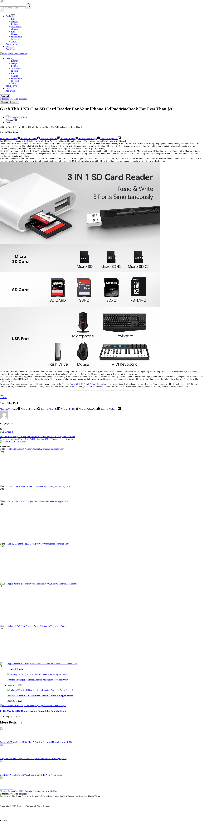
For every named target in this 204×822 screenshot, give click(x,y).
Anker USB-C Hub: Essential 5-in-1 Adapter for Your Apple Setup (36, 626)
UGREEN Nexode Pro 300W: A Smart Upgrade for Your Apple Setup (31, 775)
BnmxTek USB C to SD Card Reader (86, 384)
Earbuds (14, 66)
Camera (14, 76)
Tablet (14, 83)
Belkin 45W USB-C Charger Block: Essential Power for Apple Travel (38, 501)
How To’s (10, 88)
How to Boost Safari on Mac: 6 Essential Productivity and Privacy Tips (38, 486)
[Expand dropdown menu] (13, 59)
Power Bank (16, 78)
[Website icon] (1, 429)
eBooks (14, 71)
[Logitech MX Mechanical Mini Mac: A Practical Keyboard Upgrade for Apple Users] (7, 739)
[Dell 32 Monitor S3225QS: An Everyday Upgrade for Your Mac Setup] (33, 705)
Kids (13, 73)
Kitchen (14, 61)
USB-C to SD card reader (33, 141)
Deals (8, 58)
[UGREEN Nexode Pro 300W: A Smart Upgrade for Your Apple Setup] (5, 772)
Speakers (15, 81)
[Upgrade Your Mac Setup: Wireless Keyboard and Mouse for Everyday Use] (6, 756)
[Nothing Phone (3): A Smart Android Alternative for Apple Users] (37, 674)
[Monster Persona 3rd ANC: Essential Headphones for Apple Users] (6, 789)
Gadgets (14, 63)
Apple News (11, 86)
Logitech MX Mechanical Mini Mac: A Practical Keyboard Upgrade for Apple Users (37, 742)
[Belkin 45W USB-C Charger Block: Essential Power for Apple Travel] (40, 690)
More (4, 821)
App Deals (10, 91)
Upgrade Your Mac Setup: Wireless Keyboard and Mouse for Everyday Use (33, 758)
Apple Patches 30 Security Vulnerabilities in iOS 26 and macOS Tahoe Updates (42, 663)
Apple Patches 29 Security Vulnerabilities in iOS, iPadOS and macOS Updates (42, 584)
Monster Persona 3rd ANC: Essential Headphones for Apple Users (29, 791)
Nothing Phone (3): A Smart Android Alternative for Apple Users (35, 449)
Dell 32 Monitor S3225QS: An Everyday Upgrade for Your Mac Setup (38, 544)
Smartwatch (16, 68)
